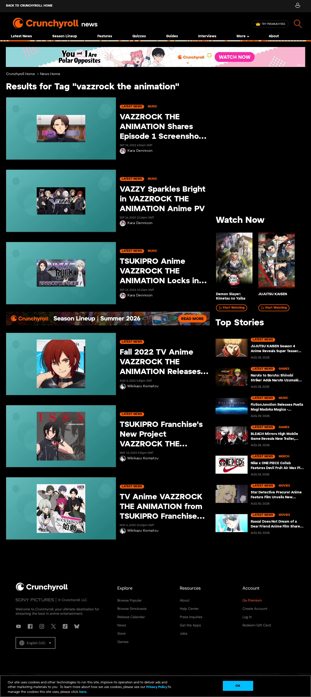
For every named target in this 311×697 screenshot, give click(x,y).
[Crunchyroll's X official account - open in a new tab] (53, 626)
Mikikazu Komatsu (143, 386)
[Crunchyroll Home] (42, 590)
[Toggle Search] (298, 24)
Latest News (21, 36)
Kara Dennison (140, 150)
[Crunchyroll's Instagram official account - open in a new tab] (42, 626)
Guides (172, 36)
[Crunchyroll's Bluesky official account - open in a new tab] (77, 626)
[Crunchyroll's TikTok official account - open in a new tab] (65, 626)
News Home (50, 74)
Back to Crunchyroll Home (29, 5)
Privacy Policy (156, 687)
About (274, 36)
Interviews (207, 36)
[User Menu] (297, 6)
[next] (294, 263)
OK (237, 685)
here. (82, 692)
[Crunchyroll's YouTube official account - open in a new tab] (18, 626)
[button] (35, 643)
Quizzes (139, 36)
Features (104, 36)
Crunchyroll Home (20, 74)
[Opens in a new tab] (155, 57)
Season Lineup (64, 36)
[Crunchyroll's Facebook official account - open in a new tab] (30, 626)
